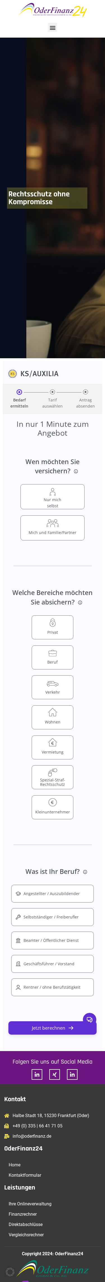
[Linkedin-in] (37, 1074)
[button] (52, 27)
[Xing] (54, 1074)
